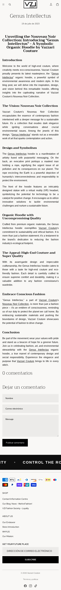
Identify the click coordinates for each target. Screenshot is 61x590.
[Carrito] (57, 4)
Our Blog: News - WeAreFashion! (17, 503)
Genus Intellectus (21, 134)
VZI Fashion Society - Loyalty (15, 508)
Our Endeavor (8, 522)
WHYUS (6, 531)
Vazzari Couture (48, 228)
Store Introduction (10, 527)
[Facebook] (25, 586)
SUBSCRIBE (30, 559)
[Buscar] (10, 4)
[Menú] (3, 4)
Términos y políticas (30, 579)
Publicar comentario (15, 442)
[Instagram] (30, 586)
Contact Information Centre (15, 499)
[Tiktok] (35, 586)
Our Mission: (8, 536)
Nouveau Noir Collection (39, 105)
